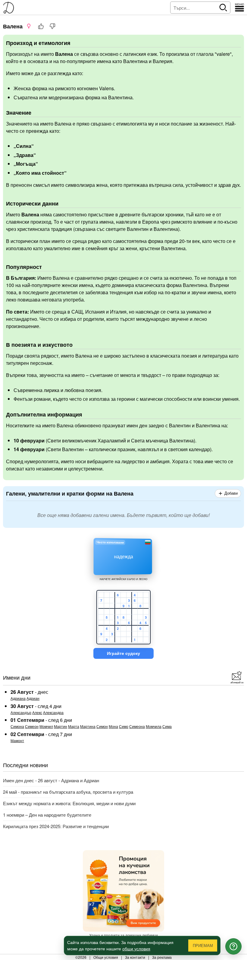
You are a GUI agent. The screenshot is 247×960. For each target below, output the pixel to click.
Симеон (32, 726)
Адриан (33, 698)
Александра (53, 712)
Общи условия (105, 957)
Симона (17, 726)
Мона (113, 726)
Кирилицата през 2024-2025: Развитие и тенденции (56, 826)
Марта (73, 726)
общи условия (136, 949)
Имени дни (16, 677)
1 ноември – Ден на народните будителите (47, 814)
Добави (231, 493)
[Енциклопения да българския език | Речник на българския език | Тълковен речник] (10, 7)
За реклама (162, 957)
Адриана (18, 698)
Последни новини (25, 765)
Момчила (153, 726)
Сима (167, 726)
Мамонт (17, 740)
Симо (123, 726)
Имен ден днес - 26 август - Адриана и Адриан (51, 780)
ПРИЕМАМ (203, 945)
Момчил (46, 726)
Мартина (87, 726)
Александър (21, 712)
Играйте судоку (123, 653)
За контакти (135, 957)
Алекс (37, 712)
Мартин (60, 726)
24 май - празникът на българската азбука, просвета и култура (68, 791)
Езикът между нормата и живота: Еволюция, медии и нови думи (69, 803)
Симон (102, 726)
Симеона (137, 726)
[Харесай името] (40, 26)
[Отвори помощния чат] (233, 946)
